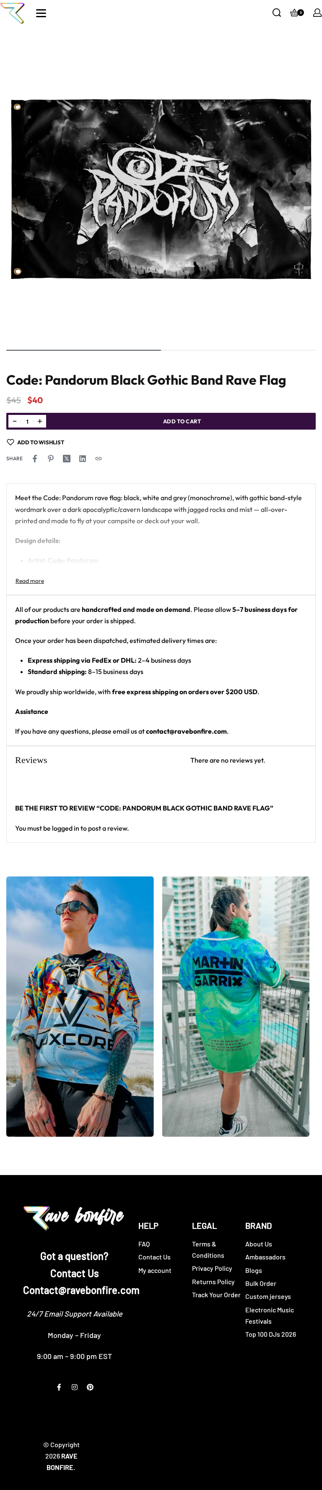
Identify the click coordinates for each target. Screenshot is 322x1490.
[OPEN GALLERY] (161, 186)
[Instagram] (74, 1387)
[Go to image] (83, 350)
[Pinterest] (90, 1387)
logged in (65, 828)
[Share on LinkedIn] (82, 458)
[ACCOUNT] (317, 12)
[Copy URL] (98, 458)
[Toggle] (29, 580)
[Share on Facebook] (35, 458)
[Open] (41, 13)
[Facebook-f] (59, 1387)
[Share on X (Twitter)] (66, 458)
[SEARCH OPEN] (276, 12)
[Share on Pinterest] (51, 458)
